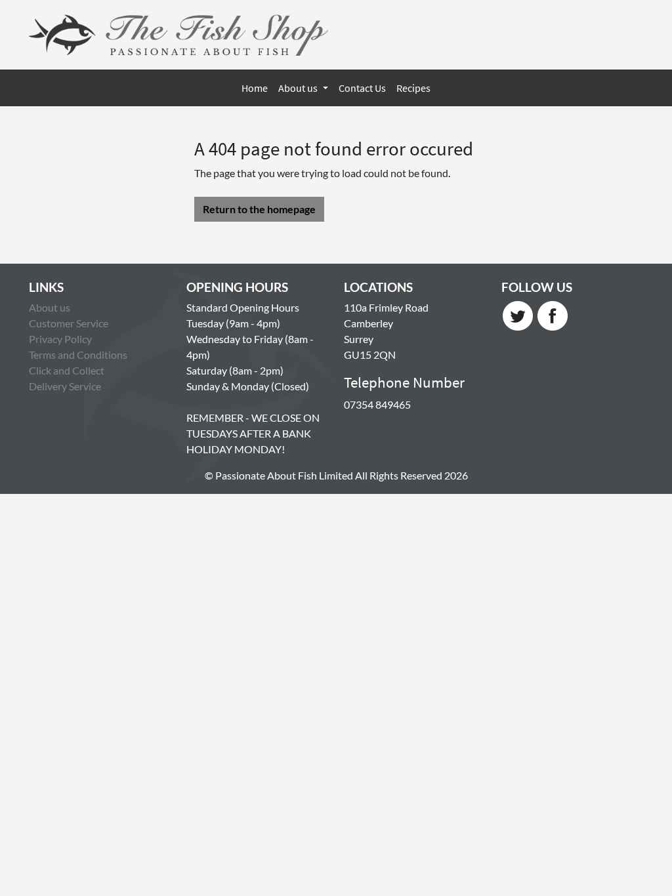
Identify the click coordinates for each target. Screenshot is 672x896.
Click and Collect (66, 370)
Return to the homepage (259, 209)
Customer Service (68, 323)
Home (255, 87)
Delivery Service (65, 386)
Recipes (413, 87)
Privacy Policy (60, 339)
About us (299, 87)
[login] (178, 34)
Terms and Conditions (78, 354)
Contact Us (362, 87)
